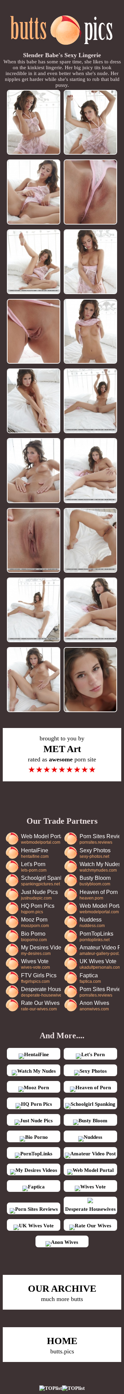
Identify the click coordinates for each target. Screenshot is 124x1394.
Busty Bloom (95, 880)
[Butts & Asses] (62, 48)
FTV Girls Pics (38, 978)
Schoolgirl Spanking (41, 880)
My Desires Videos (41, 950)
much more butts (62, 1292)
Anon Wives (94, 1005)
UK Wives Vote (99, 964)
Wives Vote (35, 964)
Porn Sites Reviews (99, 839)
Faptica (90, 978)
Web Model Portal (41, 839)
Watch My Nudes (99, 867)
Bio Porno (34, 936)
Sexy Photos (95, 853)
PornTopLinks (96, 936)
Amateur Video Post (99, 950)
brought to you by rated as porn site (62, 754)
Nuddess (92, 922)
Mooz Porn (35, 922)
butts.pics (62, 1345)
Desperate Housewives (41, 992)
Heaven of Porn (99, 895)
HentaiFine (35, 853)
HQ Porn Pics (37, 908)
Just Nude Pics (39, 895)
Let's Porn (33, 867)
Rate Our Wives (40, 1005)
